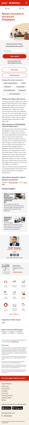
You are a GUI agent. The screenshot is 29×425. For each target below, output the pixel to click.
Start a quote (14, 56)
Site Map (4, 400)
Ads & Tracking (5, 386)
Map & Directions (18, 272)
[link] (14, 2)
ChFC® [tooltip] (14, 252)
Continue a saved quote (14, 61)
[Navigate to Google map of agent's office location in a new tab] (17, 255)
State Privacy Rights (6, 397)
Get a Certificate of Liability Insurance (14, 257)
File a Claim (14, 70)
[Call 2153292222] (11, 255)
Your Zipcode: (7, 51)
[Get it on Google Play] (17, 408)
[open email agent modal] (14, 255)
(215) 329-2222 (13, 182)
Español (4, 3)
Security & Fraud (6, 388)
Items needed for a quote (15, 62)
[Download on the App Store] (6, 408)
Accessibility (5, 390)
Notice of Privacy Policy (7, 395)
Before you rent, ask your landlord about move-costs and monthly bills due (9, 198)
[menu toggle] (26, 3)
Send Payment (14, 75)
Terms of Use (5, 393)
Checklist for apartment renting (8, 218)
